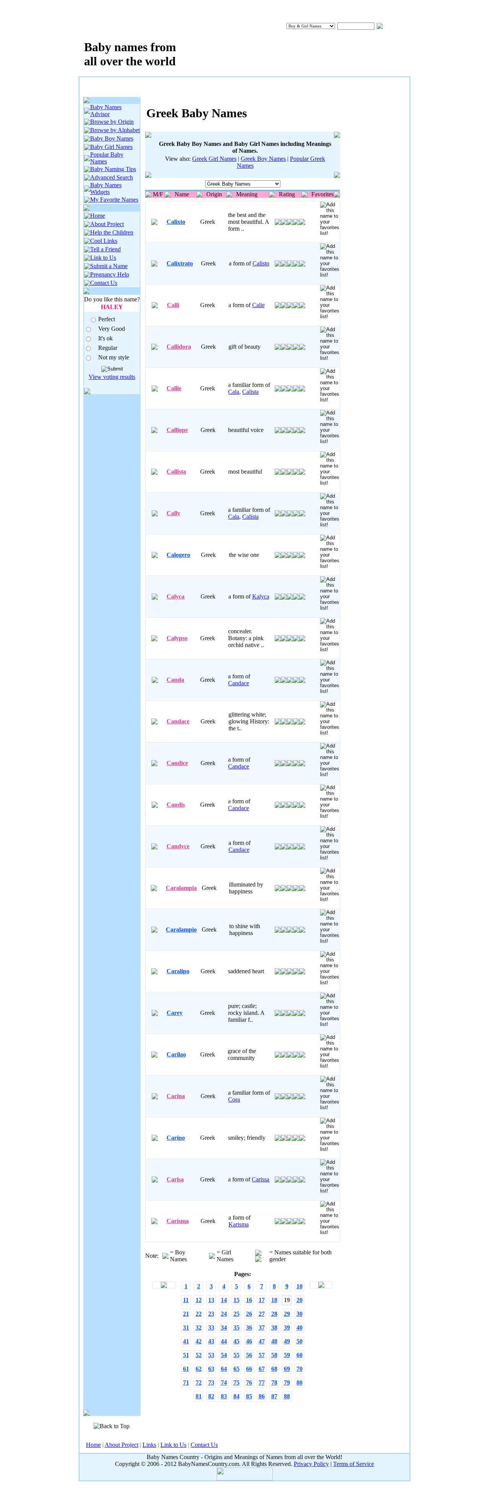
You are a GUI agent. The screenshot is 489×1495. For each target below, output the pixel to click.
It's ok (105, 338)
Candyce (178, 846)
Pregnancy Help (109, 274)
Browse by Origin (112, 121)
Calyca (176, 596)
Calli (173, 305)
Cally (173, 513)
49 (287, 1341)
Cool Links (103, 241)
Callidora (179, 346)
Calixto (176, 221)
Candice (177, 763)
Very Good (111, 328)
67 (262, 1369)
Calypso (177, 638)
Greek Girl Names (214, 158)
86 (262, 1396)
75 (236, 1382)
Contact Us (103, 283)
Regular (107, 348)
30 (299, 1314)
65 (236, 1369)
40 (299, 1327)
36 (249, 1327)
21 (186, 1314)
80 (299, 1382)
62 (199, 1369)
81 (199, 1396)
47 (262, 1341)
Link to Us (103, 257)
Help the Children (111, 232)
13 (211, 1300)
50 (299, 1341)
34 (224, 1327)
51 (186, 1355)
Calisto (261, 263)
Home (97, 215)
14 (224, 1300)
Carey (175, 1013)
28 (274, 1314)
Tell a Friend (105, 249)
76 (249, 1382)
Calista (250, 391)
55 (236, 1355)
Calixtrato (180, 263)
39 (287, 1327)
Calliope (177, 430)
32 (199, 1327)
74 (224, 1382)
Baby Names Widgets (105, 188)
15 (236, 1300)
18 (274, 1300)
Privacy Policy (311, 1464)
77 (262, 1382)
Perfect (106, 319)
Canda (175, 679)
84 (236, 1396)
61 (186, 1369)
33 (211, 1327)
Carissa (260, 1179)
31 (186, 1327)
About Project (107, 224)
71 (186, 1382)
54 (224, 1355)
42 (199, 1341)
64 (224, 1369)
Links (149, 1445)
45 (236, 1341)
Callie (174, 388)
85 (249, 1396)
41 (186, 1341)
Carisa (175, 1179)
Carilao (176, 1054)
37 (262, 1327)
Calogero (178, 555)
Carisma (178, 1221)
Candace (238, 683)
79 (287, 1382)
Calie (258, 305)
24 (224, 1314)
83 (224, 1396)
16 (249, 1300)
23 (211, 1314)
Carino (176, 1137)
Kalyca (260, 596)
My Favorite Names (114, 199)
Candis (176, 804)
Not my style (113, 357)
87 (274, 1396)
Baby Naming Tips (113, 169)
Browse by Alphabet (115, 130)
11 (186, 1300)
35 (236, 1327)
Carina (176, 1096)
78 (274, 1382)
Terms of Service (353, 1464)
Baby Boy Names (111, 138)
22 (199, 1314)
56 (249, 1355)
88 (287, 1396)
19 (287, 1300)
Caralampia (181, 888)
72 (199, 1382)
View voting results (112, 377)
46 (249, 1341)
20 (299, 1300)
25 (236, 1314)
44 (224, 1341)
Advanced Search (111, 177)
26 (249, 1314)
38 (274, 1327)
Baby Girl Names (111, 147)
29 (287, 1314)
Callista (176, 471)
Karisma (238, 1224)
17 (262, 1300)
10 (299, 1286)
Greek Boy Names (263, 158)
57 (262, 1355)
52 (199, 1355)
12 (199, 1300)
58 (274, 1355)
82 (211, 1396)
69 (287, 1369)
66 (249, 1369)
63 (211, 1369)
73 (211, 1382)
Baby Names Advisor (105, 110)
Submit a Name (109, 266)
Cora (234, 1099)
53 (211, 1355)
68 (274, 1369)
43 (211, 1341)
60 (299, 1355)
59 (287, 1355)
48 (274, 1341)
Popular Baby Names (106, 158)
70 (299, 1369)
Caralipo (178, 971)
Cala (233, 391)
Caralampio (181, 929)
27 (262, 1314)
